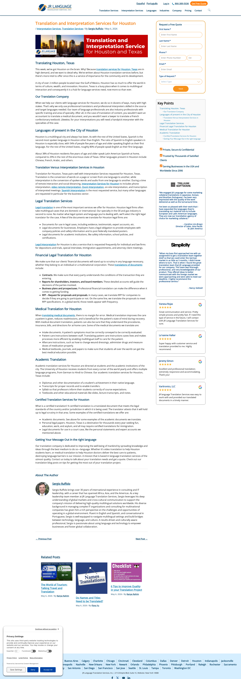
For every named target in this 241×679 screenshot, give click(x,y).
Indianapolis (211, 660)
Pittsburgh (176, 664)
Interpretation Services (132, 10)
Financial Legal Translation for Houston (178, 126)
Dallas (163, 660)
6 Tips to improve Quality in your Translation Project (126, 588)
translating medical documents (58, 315)
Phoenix (163, 664)
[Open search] (209, 10)
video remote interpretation (66, 187)
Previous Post (43, 538)
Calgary (86, 660)
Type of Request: (167, 76)
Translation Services (108, 10)
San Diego (89, 668)
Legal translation (44, 207)
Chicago (110, 660)
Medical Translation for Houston (175, 129)
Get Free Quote (199, 3)
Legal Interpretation (45, 244)
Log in (166, 3)
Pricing (188, 10)
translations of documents (128, 264)
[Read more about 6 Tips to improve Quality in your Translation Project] (126, 572)
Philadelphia (149, 664)
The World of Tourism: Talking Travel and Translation (54, 588)
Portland (190, 664)
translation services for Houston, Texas (117, 69)
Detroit (185, 660)
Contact (198, 10)
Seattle (132, 668)
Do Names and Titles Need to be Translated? (89, 599)
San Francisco (105, 668)
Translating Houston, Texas (172, 108)
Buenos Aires (71, 660)
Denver (174, 660)
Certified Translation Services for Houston (180, 136)
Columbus (151, 660)
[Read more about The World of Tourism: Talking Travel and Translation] (56, 571)
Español (141, 3)
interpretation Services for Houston (100, 183)
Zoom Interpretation (93, 187)
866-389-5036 (182, 3)
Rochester (215, 664)
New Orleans (95, 664)
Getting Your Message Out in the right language (182, 139)
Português (152, 3)
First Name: (165, 29)
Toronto (166, 668)
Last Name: (165, 40)
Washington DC (182, 668)
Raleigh (202, 664)
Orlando (135, 664)
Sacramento (230, 664)
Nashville (80, 664)
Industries (164, 10)
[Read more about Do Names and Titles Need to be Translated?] (91, 577)
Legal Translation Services (172, 123)
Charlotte (98, 660)
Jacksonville (227, 660)
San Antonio (74, 668)
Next (181, 88)
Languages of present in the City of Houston (180, 114)
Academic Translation (170, 133)
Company (177, 10)
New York (111, 664)
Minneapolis (66, 664)
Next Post (142, 538)
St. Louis (143, 668)
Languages (151, 10)
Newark (123, 664)
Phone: (163, 52)
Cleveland (137, 660)
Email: (162, 64)
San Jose (120, 668)
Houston (196, 660)
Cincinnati (123, 660)
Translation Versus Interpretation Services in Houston (181, 119)
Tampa (155, 668)
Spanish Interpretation (73, 190)
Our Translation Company (174, 111)
